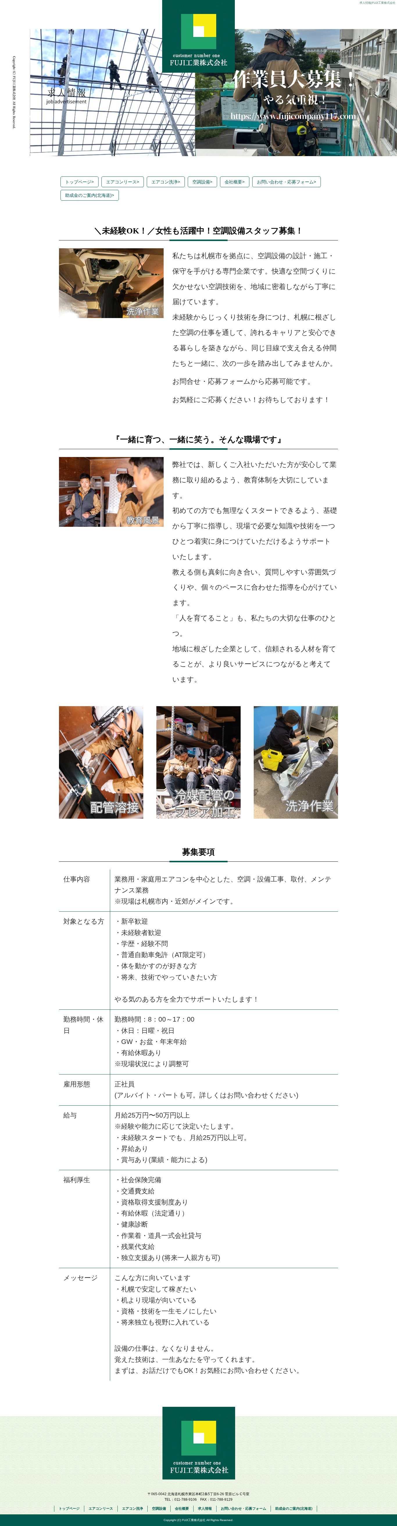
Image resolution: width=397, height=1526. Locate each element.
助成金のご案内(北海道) (89, 195)
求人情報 (205, 1509)
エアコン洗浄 (165, 181)
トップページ (79, 181)
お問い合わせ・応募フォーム (286, 181)
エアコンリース (122, 181)
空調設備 (202, 181)
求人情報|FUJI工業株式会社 (378, 2)
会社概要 (235, 181)
